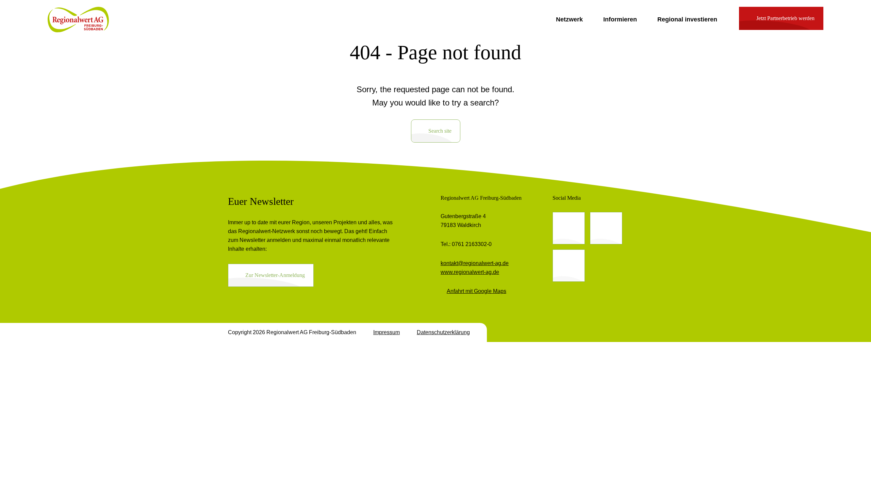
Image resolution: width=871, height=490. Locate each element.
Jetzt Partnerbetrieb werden (785, 18)
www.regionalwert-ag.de (470, 272)
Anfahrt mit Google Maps (476, 291)
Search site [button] (439, 131)
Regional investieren (687, 19)
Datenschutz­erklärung (443, 332)
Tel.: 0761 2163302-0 (466, 244)
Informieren (620, 19)
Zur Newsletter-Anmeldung (275, 275)
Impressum (386, 332)
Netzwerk (569, 19)
